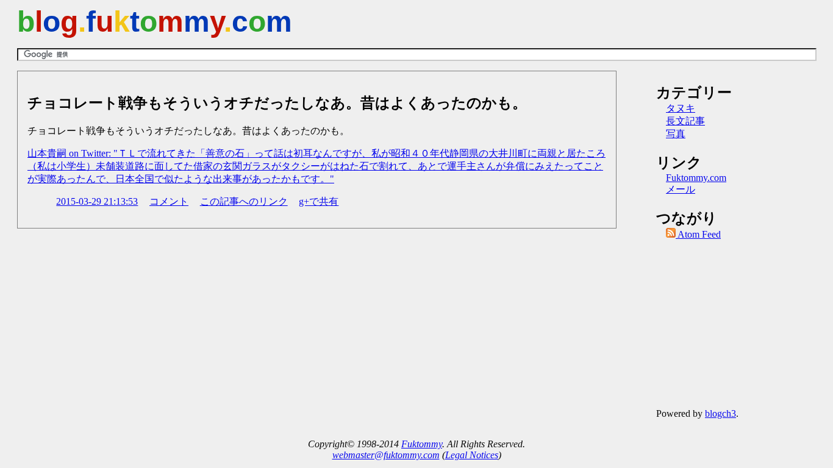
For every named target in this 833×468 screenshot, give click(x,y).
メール (680, 189)
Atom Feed (698, 234)
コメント (168, 201)
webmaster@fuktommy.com (386, 455)
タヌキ (680, 108)
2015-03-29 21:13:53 (97, 201)
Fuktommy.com (696, 177)
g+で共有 (318, 201)
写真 (675, 134)
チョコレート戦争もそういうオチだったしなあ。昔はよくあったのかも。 (277, 103)
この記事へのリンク (244, 201)
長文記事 (685, 121)
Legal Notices (471, 455)
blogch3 (720, 413)
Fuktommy (421, 444)
